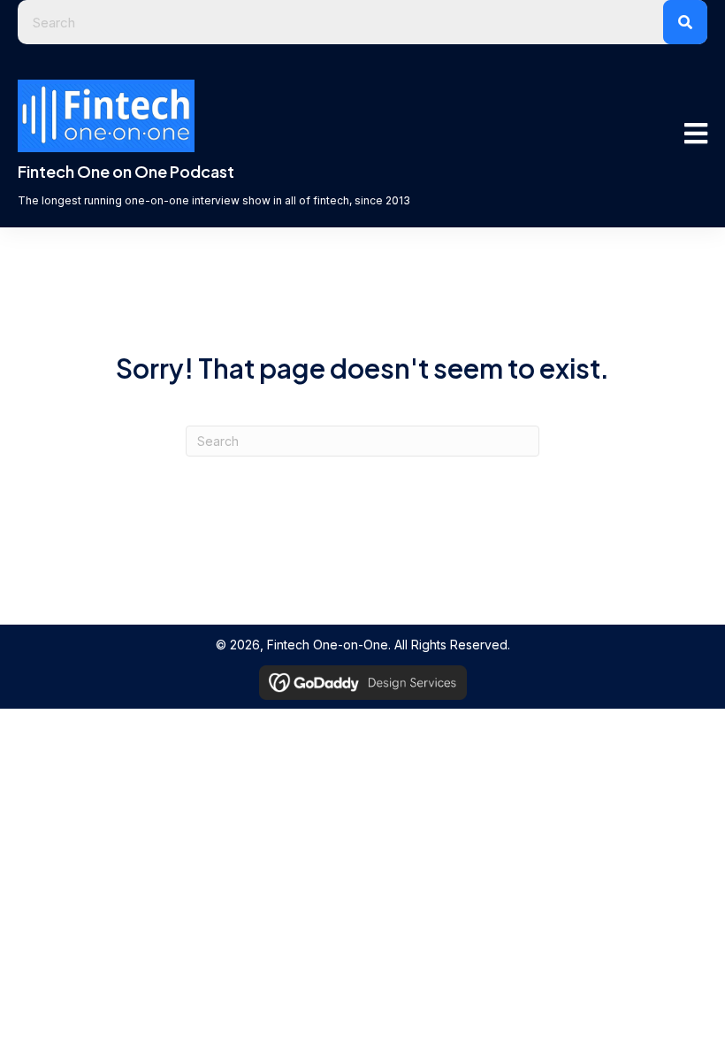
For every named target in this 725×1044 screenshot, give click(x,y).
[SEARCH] (685, 22)
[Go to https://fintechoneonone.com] (290, 190)
